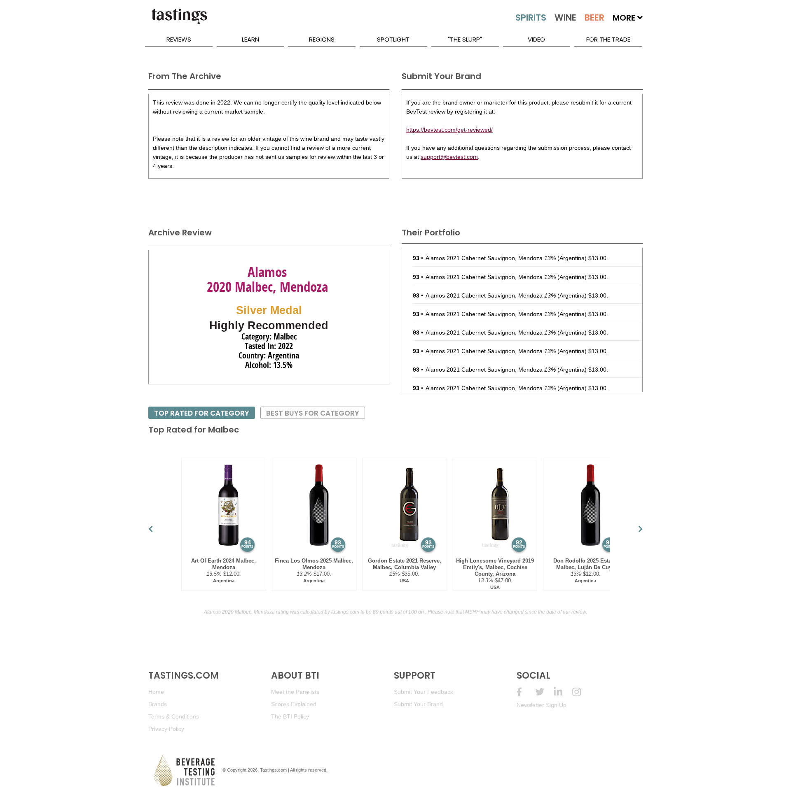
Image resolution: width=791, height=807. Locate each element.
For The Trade (608, 39)
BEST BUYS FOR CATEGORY (312, 413)
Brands (157, 704)
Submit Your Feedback (423, 691)
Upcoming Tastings (581, 691)
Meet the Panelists (295, 691)
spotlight (393, 39)
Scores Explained (293, 704)
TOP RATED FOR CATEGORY (201, 413)
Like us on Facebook (526, 691)
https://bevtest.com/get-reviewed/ (449, 129)
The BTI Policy (290, 716)
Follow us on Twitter (544, 691)
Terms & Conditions (173, 716)
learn (250, 39)
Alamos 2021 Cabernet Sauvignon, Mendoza (491, 258)
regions (322, 39)
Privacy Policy (166, 729)
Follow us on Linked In (563, 691)
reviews (178, 39)
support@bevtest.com (449, 156)
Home (156, 691)
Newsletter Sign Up (541, 705)
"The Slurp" (465, 39)
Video (536, 39)
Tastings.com (273, 769)
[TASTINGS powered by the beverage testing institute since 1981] (179, 20)
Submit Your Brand (418, 704)
